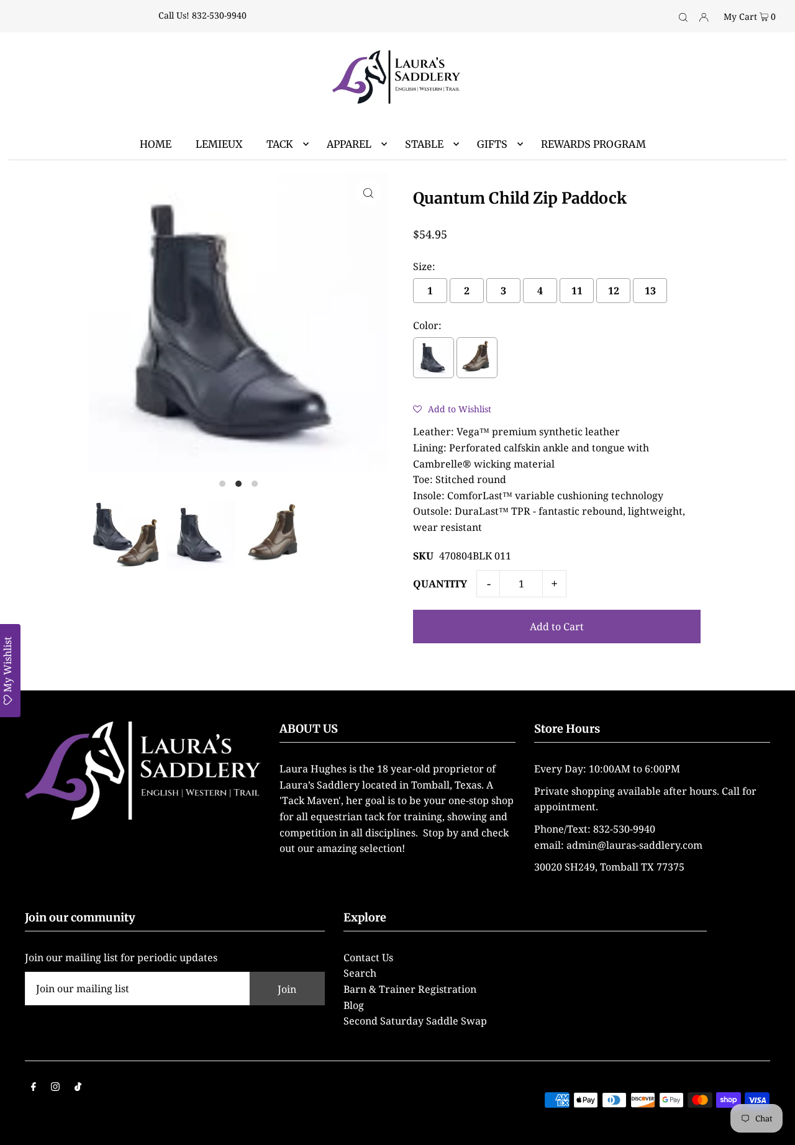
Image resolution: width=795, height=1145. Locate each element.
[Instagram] (55, 1088)
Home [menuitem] (155, 144)
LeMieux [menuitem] (219, 144)
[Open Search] (683, 16)
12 (613, 290)
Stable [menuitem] (424, 144)
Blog (353, 1005)
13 (650, 290)
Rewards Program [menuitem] (593, 144)
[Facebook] (33, 1088)
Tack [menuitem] (279, 144)
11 (577, 290)
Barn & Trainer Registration (409, 989)
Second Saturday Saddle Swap (415, 1021)
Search (359, 973)
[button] (452, 408)
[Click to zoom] (368, 192)
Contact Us (368, 957)
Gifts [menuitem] (492, 144)
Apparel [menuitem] (349, 144)
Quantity (440, 584)
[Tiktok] (78, 1088)
